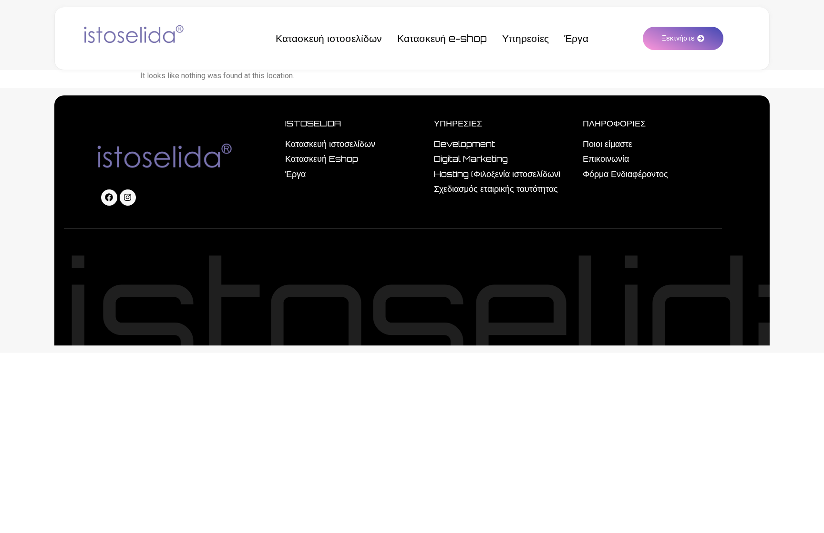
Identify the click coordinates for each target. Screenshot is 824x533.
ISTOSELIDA (313, 123)
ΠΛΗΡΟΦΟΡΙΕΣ (614, 123)
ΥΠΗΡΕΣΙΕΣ (458, 123)
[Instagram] (128, 197)
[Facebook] (109, 197)
